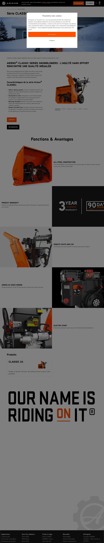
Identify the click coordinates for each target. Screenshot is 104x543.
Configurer (52, 40)
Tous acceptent (52, 34)
